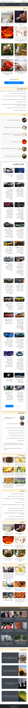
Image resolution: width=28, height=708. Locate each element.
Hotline (22, 522)
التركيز (24, 8)
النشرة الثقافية (21, 413)
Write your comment (14, 82)
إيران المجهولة (21, 564)
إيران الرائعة (21, 455)
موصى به (24, 114)
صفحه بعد (10, 406)
